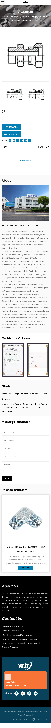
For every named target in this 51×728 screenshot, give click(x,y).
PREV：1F (6, 146)
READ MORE (7, 412)
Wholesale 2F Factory (30, 258)
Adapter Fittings (29, 16)
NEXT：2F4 (43, 146)
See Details (24, 568)
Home (6, 16)
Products (15, 16)
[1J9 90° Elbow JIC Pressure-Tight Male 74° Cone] (25, 518)
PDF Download (11, 134)
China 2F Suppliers (9, 258)
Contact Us (12, 127)
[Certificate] (13, 360)
